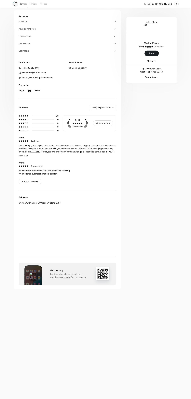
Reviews (33, 4)
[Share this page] (176, 4)
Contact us (150, 77)
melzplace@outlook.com (34, 72)
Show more (23, 156)
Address (43, 4)
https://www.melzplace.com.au (37, 77)
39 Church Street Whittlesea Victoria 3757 (151, 70)
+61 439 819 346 (163, 4)
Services (23, 4)
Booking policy (79, 68)
